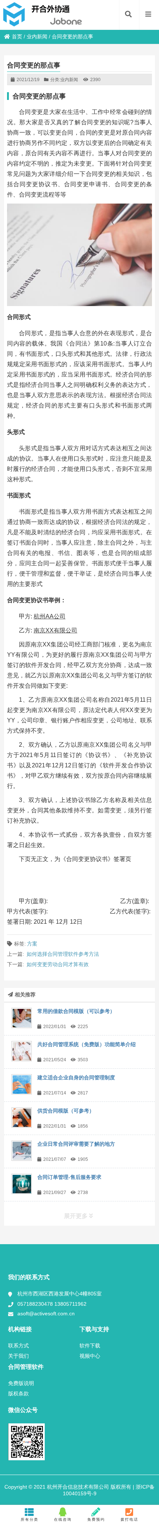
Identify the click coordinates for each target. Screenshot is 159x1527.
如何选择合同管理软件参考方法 (63, 954)
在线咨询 (63, 1519)
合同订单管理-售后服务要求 (69, 1177)
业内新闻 (37, 36)
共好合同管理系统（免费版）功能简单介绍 (86, 1044)
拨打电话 (129, 1519)
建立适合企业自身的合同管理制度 (76, 1077)
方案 (32, 944)
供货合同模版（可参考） (65, 1111)
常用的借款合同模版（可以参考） (76, 1011)
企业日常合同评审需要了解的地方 (76, 1144)
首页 (17, 36)
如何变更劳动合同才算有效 (58, 964)
